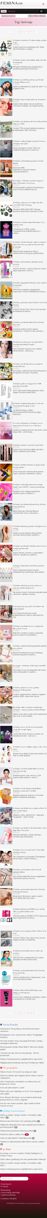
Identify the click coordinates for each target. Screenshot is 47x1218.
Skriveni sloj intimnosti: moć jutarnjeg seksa (18, 1121)
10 (33, 32)
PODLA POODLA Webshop (37, 16)
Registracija (11, 11)
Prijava (4, 11)
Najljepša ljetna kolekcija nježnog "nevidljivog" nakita (22, 1063)
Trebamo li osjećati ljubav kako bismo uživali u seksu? (22, 1142)
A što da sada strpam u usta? (12, 1088)
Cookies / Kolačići (9, 1198)
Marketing (5, 1190)
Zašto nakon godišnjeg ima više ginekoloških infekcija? (23, 1159)
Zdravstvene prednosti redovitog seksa (16, 1131)
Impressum (6, 1184)
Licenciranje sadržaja (10, 1192)
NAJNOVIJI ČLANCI (8, 16)
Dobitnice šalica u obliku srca (12, 1134)
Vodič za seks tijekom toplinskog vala (15, 1138)
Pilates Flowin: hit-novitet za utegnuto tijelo (18, 1072)
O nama (4, 1186)
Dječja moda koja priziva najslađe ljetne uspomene (21, 1059)
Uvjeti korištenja (8, 1195)
